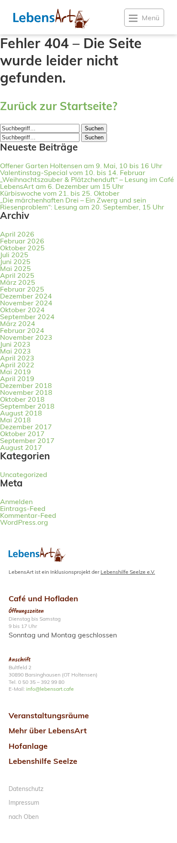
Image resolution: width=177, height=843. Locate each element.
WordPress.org (24, 522)
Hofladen (61, 598)
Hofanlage (28, 746)
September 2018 (27, 406)
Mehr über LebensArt (48, 730)
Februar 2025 (22, 289)
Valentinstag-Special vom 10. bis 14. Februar (72, 172)
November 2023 (26, 337)
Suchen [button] (94, 128)
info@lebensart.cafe (50, 689)
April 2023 (17, 358)
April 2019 (17, 378)
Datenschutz (26, 789)
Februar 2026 (22, 241)
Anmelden (16, 501)
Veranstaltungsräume (49, 715)
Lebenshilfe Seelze (43, 761)
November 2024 (26, 302)
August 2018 (21, 413)
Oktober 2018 (22, 399)
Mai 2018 (15, 419)
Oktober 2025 (22, 247)
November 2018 (26, 392)
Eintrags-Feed (23, 508)
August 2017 (21, 447)
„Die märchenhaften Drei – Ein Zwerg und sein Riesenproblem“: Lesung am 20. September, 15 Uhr (82, 203)
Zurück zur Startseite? (58, 106)
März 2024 (17, 323)
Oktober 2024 (22, 309)
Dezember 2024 (26, 296)
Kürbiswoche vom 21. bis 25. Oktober (59, 193)
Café (17, 598)
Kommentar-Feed (28, 515)
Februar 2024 (22, 330)
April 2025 (17, 275)
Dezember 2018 (26, 385)
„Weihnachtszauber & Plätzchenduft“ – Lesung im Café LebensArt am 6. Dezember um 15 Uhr (87, 183)
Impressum (24, 802)
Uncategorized (23, 474)
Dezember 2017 (26, 426)
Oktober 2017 (22, 433)
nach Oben (24, 817)
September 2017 (27, 440)
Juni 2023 (15, 344)
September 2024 (27, 316)
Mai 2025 (15, 268)
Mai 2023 (15, 351)
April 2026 (17, 234)
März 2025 (17, 282)
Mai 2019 (15, 371)
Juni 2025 (15, 261)
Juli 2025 (14, 254)
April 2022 (17, 364)
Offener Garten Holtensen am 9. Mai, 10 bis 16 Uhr (81, 165)
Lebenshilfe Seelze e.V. (128, 572)
